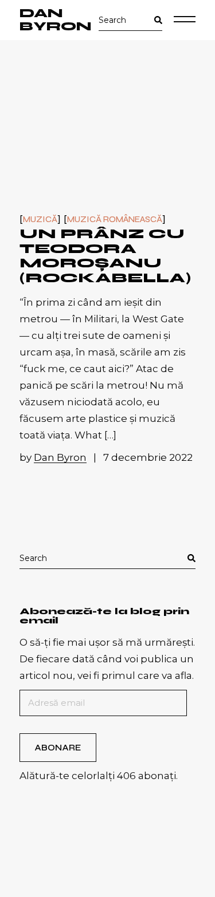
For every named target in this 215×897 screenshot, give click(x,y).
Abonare (57, 747)
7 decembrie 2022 (148, 457)
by (53, 457)
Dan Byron (55, 20)
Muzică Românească (114, 219)
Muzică (40, 219)
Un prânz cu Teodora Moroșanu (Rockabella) (105, 256)
